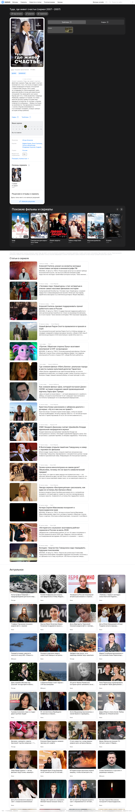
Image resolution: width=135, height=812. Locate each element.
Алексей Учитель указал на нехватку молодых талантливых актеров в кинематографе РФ (60, 267)
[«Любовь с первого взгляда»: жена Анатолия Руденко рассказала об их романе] (111, 588)
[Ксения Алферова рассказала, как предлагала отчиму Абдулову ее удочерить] (53, 588)
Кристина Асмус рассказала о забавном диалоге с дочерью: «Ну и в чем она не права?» (61, 408)
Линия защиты (55, 240)
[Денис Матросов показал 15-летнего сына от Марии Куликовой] (111, 735)
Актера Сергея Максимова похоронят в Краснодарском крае (57, 508)
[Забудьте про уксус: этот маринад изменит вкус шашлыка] (82, 647)
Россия (24, 150)
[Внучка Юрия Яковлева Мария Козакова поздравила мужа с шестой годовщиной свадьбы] (53, 618)
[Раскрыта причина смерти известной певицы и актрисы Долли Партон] (53, 647)
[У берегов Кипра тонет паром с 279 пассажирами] (53, 676)
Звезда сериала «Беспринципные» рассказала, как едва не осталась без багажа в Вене (62, 488)
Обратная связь (127, 810)
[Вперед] (121, 209)
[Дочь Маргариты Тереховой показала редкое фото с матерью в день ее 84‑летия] (82, 618)
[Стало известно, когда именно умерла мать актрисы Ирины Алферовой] (82, 735)
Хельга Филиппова (28, 145)
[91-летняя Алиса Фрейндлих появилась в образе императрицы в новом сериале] (53, 705)
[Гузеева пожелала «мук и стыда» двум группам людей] (23, 705)
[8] (35, 129)
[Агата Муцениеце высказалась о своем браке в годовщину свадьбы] (82, 705)
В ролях (14, 143)
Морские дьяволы (93, 240)
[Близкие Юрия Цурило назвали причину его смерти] (53, 735)
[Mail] (2, 2)
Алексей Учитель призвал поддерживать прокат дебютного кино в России (61, 307)
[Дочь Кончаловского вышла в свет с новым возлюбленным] (23, 793)
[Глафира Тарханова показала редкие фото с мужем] (23, 618)
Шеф (13, 240)
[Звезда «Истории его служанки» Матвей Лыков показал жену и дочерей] (53, 793)
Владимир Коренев (28, 147)
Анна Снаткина (37, 143)
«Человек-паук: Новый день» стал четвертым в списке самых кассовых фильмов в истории (60, 287)
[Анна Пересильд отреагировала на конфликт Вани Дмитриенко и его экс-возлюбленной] (111, 676)
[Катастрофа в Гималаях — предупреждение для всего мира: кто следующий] (23, 588)
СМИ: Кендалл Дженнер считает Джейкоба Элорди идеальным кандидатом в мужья (62, 428)
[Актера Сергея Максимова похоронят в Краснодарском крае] (111, 793)
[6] (28, 129)
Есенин (108, 240)
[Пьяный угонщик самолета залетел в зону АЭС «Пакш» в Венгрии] (23, 647)
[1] (13, 129)
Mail (3, 810)
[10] (41, 129)
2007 (12, 70)
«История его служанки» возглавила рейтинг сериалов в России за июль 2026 (59, 529)
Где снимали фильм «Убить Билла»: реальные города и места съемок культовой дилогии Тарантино (63, 368)
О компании (9, 810)
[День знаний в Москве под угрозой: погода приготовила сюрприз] (23, 676)
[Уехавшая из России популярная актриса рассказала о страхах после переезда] (82, 588)
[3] (19, 129)
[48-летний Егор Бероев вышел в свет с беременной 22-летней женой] (82, 793)
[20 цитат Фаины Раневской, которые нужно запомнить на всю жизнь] (82, 676)
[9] (38, 129)
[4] (22, 129)
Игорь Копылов (27, 140)
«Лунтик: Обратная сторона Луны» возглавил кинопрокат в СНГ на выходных (59, 347)
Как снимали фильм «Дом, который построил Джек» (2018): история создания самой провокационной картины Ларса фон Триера (62, 389)
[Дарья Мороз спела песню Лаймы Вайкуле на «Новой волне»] (111, 705)
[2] (16, 129)
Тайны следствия (74, 240)
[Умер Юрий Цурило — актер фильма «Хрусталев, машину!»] (23, 764)
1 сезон (14, 184)
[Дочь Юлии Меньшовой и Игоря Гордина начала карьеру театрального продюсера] (111, 618)
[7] (32, 129)
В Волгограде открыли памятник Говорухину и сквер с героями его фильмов (63, 448)
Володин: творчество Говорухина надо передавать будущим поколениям (62, 549)
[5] (25, 129)
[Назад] (117, 209)
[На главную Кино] (7, 2)
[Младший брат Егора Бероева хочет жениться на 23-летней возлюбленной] (53, 764)
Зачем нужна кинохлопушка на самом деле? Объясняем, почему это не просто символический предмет (62, 469)
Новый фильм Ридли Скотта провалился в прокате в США (62, 327)
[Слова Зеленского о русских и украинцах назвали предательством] (111, 764)
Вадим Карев (26, 143)
